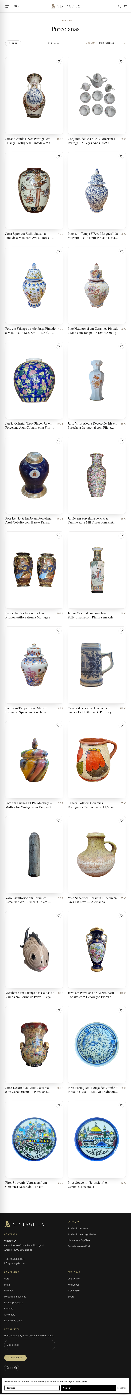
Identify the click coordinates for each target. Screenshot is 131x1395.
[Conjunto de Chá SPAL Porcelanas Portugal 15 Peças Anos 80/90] (97, 101)
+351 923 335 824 (14, 1258)
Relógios (8, 1290)
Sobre (71, 1296)
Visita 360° (74, 1290)
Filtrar (13, 43)
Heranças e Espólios (79, 1240)
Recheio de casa (13, 1320)
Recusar (11, 1388)
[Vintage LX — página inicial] (65, 6)
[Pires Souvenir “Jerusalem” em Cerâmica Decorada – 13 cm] (34, 1145)
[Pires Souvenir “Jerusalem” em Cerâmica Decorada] (97, 1145)
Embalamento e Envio (79, 1246)
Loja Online (74, 1278)
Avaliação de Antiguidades (82, 1234)
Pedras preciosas (13, 1302)
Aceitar (67, 1388)
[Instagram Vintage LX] (7, 1368)
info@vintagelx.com (14, 1263)
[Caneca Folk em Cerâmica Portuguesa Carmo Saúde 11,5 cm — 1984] (97, 765)
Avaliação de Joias (78, 1228)
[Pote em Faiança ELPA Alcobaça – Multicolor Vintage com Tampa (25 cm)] (34, 765)
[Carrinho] (125, 6)
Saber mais (81, 1381)
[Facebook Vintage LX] (15, 1368)
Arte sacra (9, 1314)
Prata (7, 1284)
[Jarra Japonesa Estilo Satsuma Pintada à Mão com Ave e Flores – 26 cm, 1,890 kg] (34, 196)
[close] (12, 6)
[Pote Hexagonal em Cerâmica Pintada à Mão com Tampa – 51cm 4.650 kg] (97, 291)
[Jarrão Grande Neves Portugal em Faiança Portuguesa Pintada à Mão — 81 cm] (34, 101)
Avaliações (73, 1284)
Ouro (6, 1278)
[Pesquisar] (119, 6)
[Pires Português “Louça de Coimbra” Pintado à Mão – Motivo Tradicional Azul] (97, 1050)
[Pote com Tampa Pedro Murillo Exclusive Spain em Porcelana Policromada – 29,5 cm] (34, 670)
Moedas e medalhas (15, 1296)
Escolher (121, 1388)
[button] (59, 61)
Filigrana (8, 1308)
